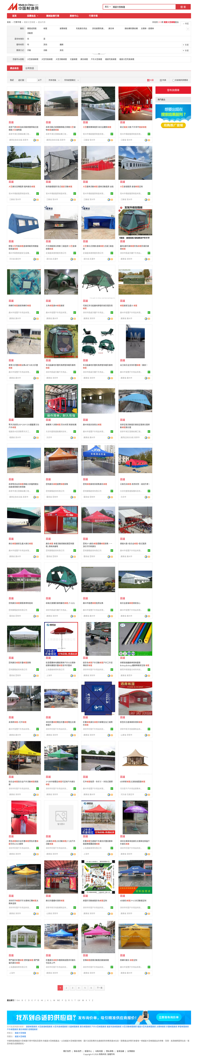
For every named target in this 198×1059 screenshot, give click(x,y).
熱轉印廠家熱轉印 (20, 305)
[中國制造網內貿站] (23, 6)
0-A (18, 1000)
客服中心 (88, 1051)
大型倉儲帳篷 (32, 59)
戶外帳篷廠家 (12, 1029)
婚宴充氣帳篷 (110, 59)
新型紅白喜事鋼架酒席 (131, 722)
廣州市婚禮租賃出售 (93, 603)
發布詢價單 (173, 90)
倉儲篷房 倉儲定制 (131, 186)
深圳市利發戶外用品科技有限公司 (94, 669)
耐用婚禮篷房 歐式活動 (59, 186)
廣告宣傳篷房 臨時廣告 (22, 186)
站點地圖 (99, 1051)
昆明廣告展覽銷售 (57, 484)
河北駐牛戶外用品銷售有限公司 (131, 788)
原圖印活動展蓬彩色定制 (95, 900)
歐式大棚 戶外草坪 (133, 127)
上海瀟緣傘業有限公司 (55, 669)
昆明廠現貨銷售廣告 (95, 484)
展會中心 (74, 15)
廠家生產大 (128, 305)
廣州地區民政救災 (92, 424)
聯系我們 (77, 1051)
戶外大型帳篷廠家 (98, 1026)
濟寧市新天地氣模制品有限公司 (131, 729)
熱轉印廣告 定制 (128, 960)
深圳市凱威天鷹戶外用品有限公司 (131, 253)
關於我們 (67, 1051)
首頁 (14, 15)
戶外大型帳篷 (96, 59)
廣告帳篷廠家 (85, 1026)
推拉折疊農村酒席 (55, 900)
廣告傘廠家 (23, 1029)
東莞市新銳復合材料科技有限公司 (131, 669)
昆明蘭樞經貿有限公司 (55, 491)
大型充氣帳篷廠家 (60, 1026)
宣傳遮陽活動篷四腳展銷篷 (96, 960)
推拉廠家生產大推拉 (21, 543)
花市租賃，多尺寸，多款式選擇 (98, 781)
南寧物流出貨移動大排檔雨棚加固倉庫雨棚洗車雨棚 (23, 485)
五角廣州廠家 (55, 305)
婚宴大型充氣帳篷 (126, 59)
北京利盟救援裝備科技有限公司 (57, 431)
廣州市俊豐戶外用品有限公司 (20, 312)
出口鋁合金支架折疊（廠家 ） (134, 365)
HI (42, 1000)
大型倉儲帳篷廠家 (45, 1026)
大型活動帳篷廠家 (129, 1026)
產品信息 (14, 68)
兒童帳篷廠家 (73, 1026)
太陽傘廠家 (161, 1026)
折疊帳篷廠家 (171, 1026)
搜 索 (183, 7)
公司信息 (29, 68)
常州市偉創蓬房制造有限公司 (94, 134)
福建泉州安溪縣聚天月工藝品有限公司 (20, 431)
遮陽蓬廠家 (33, 1029)
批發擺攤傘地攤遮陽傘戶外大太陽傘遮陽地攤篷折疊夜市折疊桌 (60, 664)
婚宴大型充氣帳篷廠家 (146, 1026)
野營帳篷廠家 (183, 1026)
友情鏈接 (131, 1051)
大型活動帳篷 (61, 59)
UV (79, 1000)
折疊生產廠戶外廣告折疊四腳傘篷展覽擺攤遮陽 (98, 842)
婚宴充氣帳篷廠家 (114, 1026)
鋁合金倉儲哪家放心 (130, 603)
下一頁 (99, 988)
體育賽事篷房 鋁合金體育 (97, 127)
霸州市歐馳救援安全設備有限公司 (20, 253)
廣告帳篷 (84, 59)
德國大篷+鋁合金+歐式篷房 (133, 543)
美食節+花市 (17, 722)
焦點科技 (102, 1054)
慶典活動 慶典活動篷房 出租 (98, 186)
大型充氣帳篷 (47, 59)
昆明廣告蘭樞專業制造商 (21, 603)
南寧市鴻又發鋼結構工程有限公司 (20, 134)
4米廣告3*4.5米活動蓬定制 (133, 900)
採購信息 (31, 15)
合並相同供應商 (181, 80)
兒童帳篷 (73, 59)
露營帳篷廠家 (31, 1026)
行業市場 (93, 15)
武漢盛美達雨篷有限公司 (56, 253)
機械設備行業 (52, 15)
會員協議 (120, 1051)
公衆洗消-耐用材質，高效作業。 (135, 484)
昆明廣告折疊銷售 (20, 662)
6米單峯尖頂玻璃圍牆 (132, 781)
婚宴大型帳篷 (20, 1033)
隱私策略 (109, 1051)
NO (58, 1000)
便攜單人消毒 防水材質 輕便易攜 (61, 424)
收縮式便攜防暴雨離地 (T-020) (60, 603)
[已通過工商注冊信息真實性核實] (37, 134)
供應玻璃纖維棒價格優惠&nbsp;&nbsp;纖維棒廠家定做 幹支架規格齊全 (134, 665)
